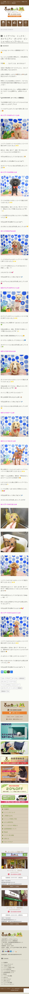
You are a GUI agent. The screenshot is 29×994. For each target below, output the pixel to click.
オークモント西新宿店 (18, 678)
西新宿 (19, 688)
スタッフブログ (5, 678)
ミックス (13, 688)
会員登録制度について (10, 828)
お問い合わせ (15, 713)
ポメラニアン (5, 688)
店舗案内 (6, 809)
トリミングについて (9, 812)
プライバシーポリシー (8, 984)
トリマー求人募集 (9, 835)
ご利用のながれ (8, 815)
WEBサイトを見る (14, 886)
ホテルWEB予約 (8, 822)
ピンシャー (16, 685)
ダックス (3, 681)
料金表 (6, 832)
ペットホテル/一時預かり (11, 825)
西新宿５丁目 (5, 691)
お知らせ (6, 838)
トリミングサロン (6, 685)
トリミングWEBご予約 (10, 819)
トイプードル (12, 681)
